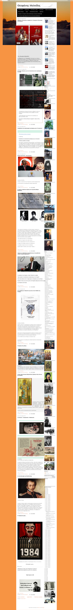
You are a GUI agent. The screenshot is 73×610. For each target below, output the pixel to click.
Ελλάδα (46, 269)
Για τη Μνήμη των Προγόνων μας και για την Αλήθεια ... (50, 521)
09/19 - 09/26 (47, 509)
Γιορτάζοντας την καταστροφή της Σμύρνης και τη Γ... (50, 515)
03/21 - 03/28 (47, 555)
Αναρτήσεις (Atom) (23, 598)
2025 (46, 489)
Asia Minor (46, 311)
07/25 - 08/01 (47, 536)
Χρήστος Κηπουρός (47, 309)
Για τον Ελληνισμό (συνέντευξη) (50, 26)
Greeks (46, 324)
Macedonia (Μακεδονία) (48, 331)
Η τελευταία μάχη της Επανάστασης (24, 476)
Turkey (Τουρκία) (47, 338)
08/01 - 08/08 (47, 535)
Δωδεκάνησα (46, 268)
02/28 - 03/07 (47, 558)
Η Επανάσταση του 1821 (34, 11)
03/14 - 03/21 (47, 556)
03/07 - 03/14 (47, 557)
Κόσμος (46, 281)
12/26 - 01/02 (47, 494)
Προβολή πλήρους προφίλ (47, 94)
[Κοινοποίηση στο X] (32, 67)
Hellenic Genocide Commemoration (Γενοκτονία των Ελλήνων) (49, 330)
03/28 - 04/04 (47, 554)
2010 (46, 579)
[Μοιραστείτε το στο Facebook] (33, 67)
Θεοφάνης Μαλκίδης (28, 5)
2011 (46, 578)
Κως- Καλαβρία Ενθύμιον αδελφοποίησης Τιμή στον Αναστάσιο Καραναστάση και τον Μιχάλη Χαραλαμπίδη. (51, 72)
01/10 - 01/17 (47, 566)
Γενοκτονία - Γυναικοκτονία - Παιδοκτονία (25, 417)
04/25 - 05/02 (47, 550)
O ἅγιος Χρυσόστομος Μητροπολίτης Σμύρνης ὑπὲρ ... (50, 524)
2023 (46, 491)
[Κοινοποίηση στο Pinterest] (34, 67)
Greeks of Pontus (47, 325)
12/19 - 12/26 (47, 495)
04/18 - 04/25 (47, 551)
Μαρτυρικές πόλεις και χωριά (48, 288)
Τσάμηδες (46, 308)
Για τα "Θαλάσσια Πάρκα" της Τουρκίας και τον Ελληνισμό (51, 36)
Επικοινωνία (27, 9)
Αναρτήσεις (46, 88)
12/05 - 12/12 (47, 497)
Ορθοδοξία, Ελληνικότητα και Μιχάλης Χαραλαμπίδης (51, 52)
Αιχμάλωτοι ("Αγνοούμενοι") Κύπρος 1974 (50, 259)
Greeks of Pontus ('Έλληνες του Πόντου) (50, 326)
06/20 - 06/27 (47, 541)
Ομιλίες (46, 295)
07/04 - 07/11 (47, 539)
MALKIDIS (46, 92)
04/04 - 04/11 (47, 553)
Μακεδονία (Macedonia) (48, 287)
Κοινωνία (46, 280)
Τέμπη (46, 305)
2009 (46, 580)
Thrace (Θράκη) (47, 337)
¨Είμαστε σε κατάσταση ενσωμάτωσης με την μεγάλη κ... (50, 520)
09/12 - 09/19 (47, 510)
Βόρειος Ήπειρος (21, 11)
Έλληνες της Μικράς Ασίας (48, 270)
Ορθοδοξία (46, 296)
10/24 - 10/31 (47, 504)
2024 (46, 490)
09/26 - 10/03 (47, 508)
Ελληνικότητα (46, 271)
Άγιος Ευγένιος (47, 256)
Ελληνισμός (46, 272)
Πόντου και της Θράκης (48, 301)
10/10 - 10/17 (47, 506)
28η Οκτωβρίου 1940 (47, 255)
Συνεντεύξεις (46, 304)
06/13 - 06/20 (47, 542)
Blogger (43, 607)
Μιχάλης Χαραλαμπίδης (49, 9)
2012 (46, 577)
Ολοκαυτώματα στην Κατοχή (48, 294)
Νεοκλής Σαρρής (47, 293)
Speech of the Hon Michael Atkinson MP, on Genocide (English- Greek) (50, 30)
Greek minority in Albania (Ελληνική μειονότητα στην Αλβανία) (49, 323)
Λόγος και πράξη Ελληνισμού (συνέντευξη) (51, 20)
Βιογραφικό (41, 9)
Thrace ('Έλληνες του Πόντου (48, 336)
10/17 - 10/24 (47, 505)
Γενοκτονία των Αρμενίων (48, 266)
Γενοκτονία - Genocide (48, 265)
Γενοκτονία (46, 264)
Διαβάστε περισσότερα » (20, 65)
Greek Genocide (47, 320)
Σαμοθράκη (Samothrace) (48, 302)
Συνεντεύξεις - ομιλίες (34, 9)
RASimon (39, 607)
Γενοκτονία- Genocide (47, 267)
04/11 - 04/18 (47, 552)
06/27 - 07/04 (47, 540)
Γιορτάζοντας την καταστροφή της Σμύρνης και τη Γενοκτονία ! (29, 128)
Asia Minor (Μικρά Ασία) (48, 312)
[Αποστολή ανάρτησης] (29, 124)
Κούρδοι (46, 282)
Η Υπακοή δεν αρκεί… (21, 515)
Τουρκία (46, 307)
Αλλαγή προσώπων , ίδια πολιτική (24, 155)
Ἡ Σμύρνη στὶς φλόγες (21, 345)
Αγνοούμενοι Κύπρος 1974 (48, 257)
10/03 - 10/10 (47, 507)
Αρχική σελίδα (20, 9)
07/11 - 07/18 (47, 538)
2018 (46, 570)
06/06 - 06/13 (47, 543)
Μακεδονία (41, 11)
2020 (46, 568)
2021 (46, 493)
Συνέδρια (46, 303)
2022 (46, 492)
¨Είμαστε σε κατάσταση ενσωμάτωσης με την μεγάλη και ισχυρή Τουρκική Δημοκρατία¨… (28, 253)
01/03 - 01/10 (47, 567)
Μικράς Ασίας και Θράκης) (48, 291)
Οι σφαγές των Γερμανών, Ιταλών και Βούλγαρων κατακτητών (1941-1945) (30, 13)
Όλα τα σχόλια (47, 89)
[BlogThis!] (32, 67)
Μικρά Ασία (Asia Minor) (48, 290)
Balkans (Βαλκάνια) (47, 315)
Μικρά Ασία (46, 289)
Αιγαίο (27, 11)
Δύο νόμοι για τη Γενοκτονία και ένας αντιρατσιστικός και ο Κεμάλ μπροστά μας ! (51, 59)
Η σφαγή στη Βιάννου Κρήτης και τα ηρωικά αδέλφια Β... (50, 518)
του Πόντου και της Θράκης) (48, 306)
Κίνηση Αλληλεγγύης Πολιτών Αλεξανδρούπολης (48, 279)
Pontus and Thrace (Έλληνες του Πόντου (50, 334)
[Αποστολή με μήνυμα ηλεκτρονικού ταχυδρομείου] (31, 67)
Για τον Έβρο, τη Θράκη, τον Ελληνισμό (51, 41)
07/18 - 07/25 (47, 537)
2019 (46, 569)
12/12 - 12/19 (47, 496)
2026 (46, 488)
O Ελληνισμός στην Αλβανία (48, 332)
